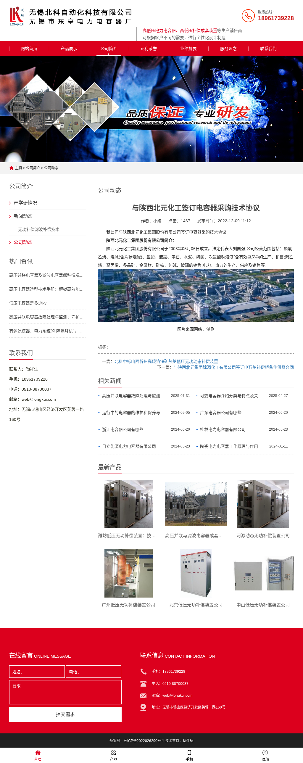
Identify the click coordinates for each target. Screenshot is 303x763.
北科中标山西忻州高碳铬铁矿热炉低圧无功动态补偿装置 (166, 361)
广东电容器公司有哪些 (220, 412)
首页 (38, 759)
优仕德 (188, 741)
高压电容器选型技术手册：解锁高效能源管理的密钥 (47, 289)
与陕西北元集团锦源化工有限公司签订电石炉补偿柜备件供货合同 (234, 367)
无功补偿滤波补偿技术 (38, 229)
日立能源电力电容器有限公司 (129, 446)
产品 (113, 759)
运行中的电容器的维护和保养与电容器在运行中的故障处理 (135, 412)
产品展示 (69, 48)
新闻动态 (23, 216)
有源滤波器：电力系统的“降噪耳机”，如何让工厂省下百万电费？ (47, 331)
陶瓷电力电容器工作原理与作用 (229, 446)
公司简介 (109, 48)
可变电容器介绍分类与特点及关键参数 (233, 395)
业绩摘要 (188, 48)
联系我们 (268, 48)
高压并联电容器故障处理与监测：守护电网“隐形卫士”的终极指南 (47, 317)
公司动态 (51, 168)
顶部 (265, 759)
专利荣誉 (148, 48)
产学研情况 (25, 202)
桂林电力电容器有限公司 (223, 429)
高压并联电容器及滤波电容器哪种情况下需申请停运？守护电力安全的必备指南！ (47, 275)
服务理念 (228, 48)
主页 (18, 168)
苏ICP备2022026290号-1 (144, 741)
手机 (189, 759)
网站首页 (29, 48)
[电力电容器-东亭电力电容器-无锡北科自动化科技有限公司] (71, 16)
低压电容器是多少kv (27, 303)
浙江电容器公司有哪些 (123, 429)
